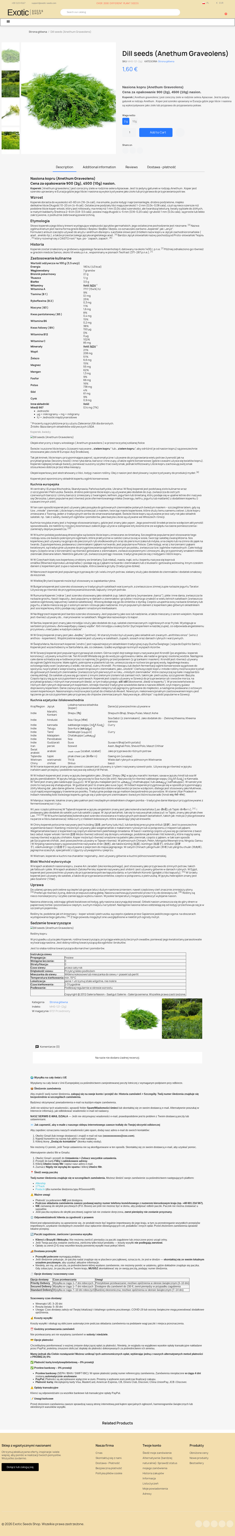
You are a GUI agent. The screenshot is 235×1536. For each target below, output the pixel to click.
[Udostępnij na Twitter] (132, 150)
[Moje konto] (213, 13)
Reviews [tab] (131, 167)
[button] (224, 12)
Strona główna (166, 61)
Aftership (40, 1183)
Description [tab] (64, 167)
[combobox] (120, 12)
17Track (40, 1186)
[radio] (125, 121)
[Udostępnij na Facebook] (125, 150)
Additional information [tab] (99, 167)
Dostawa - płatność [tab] (161, 167)
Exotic (18, 12)
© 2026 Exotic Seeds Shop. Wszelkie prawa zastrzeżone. (43, 1524)
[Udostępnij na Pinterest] (140, 150)
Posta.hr (40, 1189)
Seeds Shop (38, 12)
